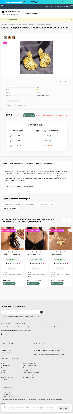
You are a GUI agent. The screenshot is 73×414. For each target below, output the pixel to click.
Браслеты (4, 375)
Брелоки (25, 370)
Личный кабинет (6, 350)
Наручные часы (5, 379)
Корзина (3, 348)
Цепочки (3, 370)
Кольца (3, 372)
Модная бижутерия (29, 377)
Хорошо (63, 408)
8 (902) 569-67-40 (20, 323)
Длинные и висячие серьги (23, 186)
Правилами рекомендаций (47, 409)
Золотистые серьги (46, 204)
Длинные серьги (13, 24)
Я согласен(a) (21, 316)
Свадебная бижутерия (29, 375)
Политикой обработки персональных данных (25, 409)
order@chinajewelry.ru (50, 327)
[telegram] (3, 334)
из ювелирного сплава (11, 204)
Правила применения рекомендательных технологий (49, 354)
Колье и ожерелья (6, 365)
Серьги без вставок (10, 209)
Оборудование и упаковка (31, 372)
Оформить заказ (6, 352)
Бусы (2, 368)
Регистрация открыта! (14, 2)
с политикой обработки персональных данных (25, 316)
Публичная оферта (38, 348)
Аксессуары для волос (7, 377)
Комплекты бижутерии (29, 363)
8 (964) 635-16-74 (31, 13)
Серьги (3, 363)
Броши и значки (28, 368)
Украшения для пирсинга (30, 365)
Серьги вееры (30, 204)
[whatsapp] (1, 334)
